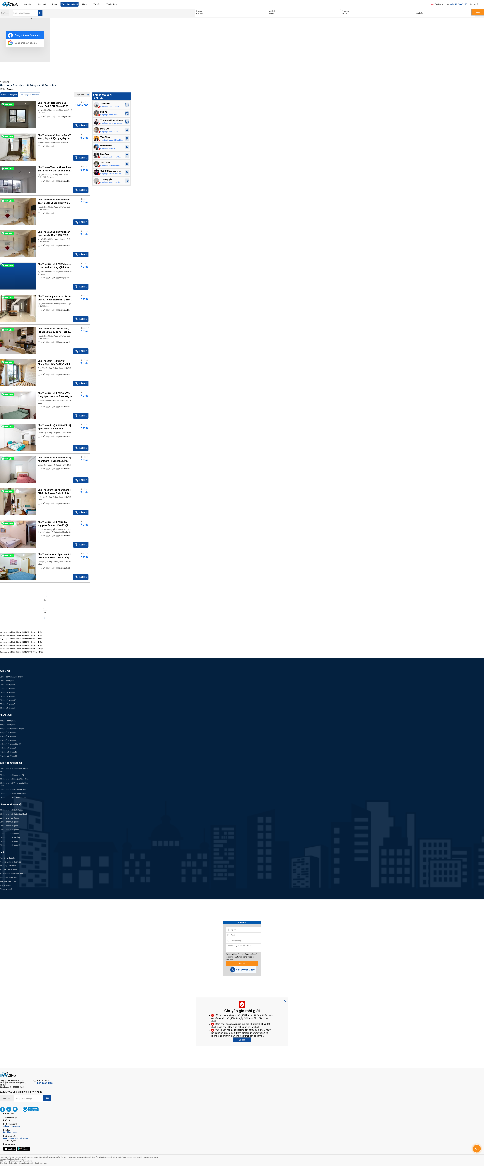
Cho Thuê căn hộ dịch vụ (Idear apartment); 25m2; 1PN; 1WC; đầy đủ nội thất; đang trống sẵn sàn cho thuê (54, 201)
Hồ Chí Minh (6, 82)
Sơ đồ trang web (41, 1163)
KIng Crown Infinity (7, 858)
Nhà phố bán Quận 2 (8, 721)
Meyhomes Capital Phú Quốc (11, 874)
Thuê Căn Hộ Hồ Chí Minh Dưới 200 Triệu (27, 652)
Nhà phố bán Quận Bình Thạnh (12, 729)
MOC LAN (104, 129)
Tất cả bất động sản (9, 95)
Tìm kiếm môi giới (69, 4)
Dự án (54, 4)
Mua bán (27, 4)
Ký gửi (84, 4)
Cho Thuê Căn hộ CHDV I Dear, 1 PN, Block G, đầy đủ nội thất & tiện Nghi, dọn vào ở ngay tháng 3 (54, 330)
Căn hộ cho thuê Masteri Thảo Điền (14, 779)
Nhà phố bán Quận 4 (8, 733)
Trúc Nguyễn (106, 179)
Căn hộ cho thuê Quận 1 (9, 822)
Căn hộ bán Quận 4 (7, 689)
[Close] (259, 923)
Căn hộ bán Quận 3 (7, 696)
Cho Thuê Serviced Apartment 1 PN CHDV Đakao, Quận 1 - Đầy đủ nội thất (55, 556)
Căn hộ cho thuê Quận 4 (9, 830)
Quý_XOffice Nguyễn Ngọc (110, 171)
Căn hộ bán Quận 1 (7, 685)
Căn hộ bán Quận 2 (7, 681)
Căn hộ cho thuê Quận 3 (9, 834)
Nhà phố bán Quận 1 (8, 736)
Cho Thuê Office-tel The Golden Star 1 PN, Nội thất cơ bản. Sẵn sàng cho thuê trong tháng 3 (54, 169)
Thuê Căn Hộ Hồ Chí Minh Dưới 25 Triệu (26, 642)
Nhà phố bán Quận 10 (8, 752)
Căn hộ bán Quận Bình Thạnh (11, 677)
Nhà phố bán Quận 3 (8, 725)
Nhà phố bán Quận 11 (8, 756)
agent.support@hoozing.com (15, 1138)
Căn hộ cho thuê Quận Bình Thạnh (13, 814)
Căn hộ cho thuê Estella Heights (13, 797)
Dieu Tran (104, 154)
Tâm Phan (105, 137)
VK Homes (105, 103)
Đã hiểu (242, 1040)
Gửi (47, 1098)
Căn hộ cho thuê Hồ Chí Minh (11, 810)
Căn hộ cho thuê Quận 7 (9, 818)
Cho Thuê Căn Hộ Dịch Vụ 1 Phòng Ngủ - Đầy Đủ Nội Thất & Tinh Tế (54, 363)
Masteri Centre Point (8, 870)
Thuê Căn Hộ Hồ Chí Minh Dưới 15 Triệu (26, 636)
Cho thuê (42, 4)
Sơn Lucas (105, 162)
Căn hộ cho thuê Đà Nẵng (10, 837)
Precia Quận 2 (5, 885)
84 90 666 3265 (45, 1083)
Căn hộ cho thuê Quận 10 (10, 845)
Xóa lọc (478, 12)
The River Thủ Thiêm (8, 881)
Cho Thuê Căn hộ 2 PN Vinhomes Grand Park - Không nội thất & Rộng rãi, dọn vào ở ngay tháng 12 (54, 266)
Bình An (103, 112)
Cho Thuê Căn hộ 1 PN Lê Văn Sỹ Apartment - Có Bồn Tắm (54, 427)
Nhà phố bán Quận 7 (8, 740)
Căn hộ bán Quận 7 (7, 692)
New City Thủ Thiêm (8, 866)
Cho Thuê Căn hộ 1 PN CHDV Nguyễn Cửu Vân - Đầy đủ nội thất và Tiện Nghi (53, 524)
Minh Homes (106, 145)
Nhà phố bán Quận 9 (8, 748)
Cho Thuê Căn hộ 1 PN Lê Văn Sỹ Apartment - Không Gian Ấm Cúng (54, 459)
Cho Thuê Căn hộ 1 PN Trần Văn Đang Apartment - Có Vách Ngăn (55, 395)
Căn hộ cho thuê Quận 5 (9, 841)
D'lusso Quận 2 (6, 889)
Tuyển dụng (111, 4)
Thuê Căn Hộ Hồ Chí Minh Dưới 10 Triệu (26, 632)
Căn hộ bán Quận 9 (7, 704)
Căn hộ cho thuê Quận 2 (9, 826)
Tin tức (96, 4)
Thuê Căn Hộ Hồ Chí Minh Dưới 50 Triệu (26, 645)
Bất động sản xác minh (30, 95)
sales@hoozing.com (11, 1126)
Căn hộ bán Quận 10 (8, 700)
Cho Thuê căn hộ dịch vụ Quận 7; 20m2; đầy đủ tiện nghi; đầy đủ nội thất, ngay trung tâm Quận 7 (54, 137)
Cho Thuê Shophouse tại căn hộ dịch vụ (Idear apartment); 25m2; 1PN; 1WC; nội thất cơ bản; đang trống (55, 298)
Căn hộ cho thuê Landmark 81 (12, 775)
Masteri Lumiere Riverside (10, 862)
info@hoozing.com (11, 1132)
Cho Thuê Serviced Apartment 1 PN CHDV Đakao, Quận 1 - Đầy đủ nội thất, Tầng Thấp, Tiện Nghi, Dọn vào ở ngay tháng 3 (55, 492)
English (438, 4)
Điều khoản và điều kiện (8, 1163)
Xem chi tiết (18, 115)
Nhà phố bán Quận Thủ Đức (11, 744)
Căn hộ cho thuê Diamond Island (13, 793)
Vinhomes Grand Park (8, 878)
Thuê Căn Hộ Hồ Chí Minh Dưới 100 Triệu (27, 649)
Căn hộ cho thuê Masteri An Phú (13, 790)
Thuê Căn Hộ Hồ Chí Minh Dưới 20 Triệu (26, 639)
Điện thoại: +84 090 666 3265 (12, 1087)
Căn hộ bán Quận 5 (7, 708)
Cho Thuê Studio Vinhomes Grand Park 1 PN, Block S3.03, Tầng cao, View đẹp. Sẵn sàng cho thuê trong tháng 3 (53, 105)
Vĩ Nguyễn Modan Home (111, 120)
